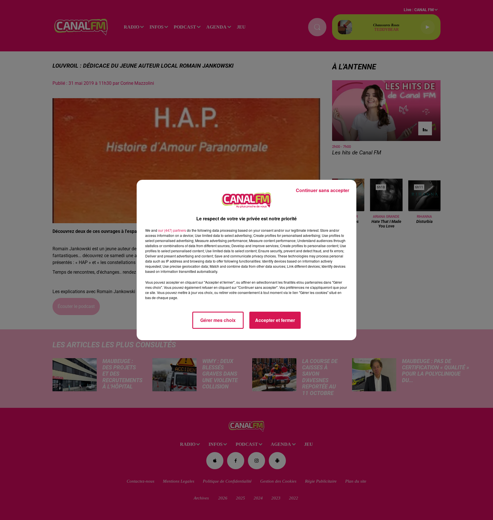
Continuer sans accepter (322, 190)
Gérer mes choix (218, 320)
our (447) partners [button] (172, 230)
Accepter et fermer (275, 320)
